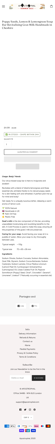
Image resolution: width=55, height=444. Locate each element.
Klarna (27, 345)
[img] (20, 409)
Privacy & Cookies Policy (27, 353)
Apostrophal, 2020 (27, 438)
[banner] (27, 6)
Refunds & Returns (27, 337)
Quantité (8, 139)
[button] (27, 159)
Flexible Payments (27, 349)
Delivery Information (27, 333)
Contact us (27, 341)
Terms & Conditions (27, 357)
